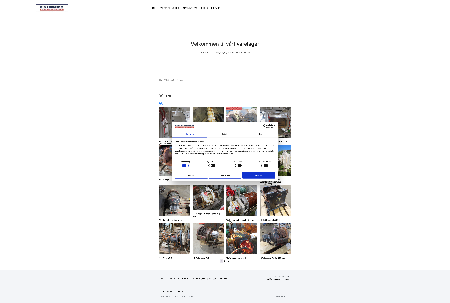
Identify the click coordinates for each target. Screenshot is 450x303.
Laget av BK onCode (282, 296)
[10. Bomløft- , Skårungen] (174, 200)
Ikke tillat (191, 175)
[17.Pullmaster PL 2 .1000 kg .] (275, 238)
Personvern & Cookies (172, 291)
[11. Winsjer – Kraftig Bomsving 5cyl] (208, 198)
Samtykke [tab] (190, 134)
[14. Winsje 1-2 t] (174, 238)
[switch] (211, 165)
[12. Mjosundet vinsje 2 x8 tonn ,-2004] (241, 201)
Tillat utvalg (225, 175)
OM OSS (204, 8)
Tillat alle (258, 175)
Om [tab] (260, 134)
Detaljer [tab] (225, 134)
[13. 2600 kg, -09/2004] (275, 200)
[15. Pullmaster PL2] (208, 238)
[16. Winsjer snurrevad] (241, 238)
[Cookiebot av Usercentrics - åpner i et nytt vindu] (265, 126)
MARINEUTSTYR (190, 8)
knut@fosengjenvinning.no (277, 279)
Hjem (161, 80)
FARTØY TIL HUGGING (170, 8)
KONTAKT (215, 8)
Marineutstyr (170, 80)
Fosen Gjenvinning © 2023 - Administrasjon (177, 296)
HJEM (153, 8)
